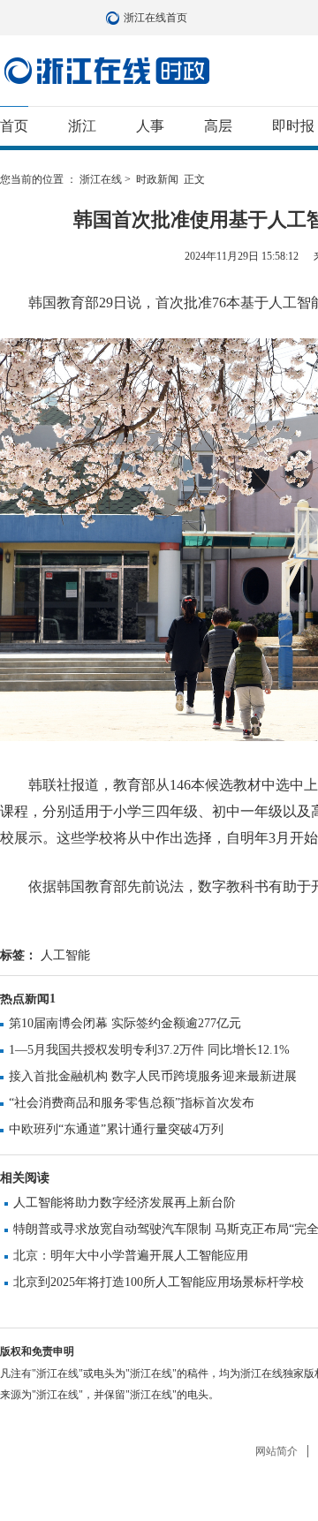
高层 (218, 125)
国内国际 (107, 70)
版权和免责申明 (37, 1351)
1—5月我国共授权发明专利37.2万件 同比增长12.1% (149, 1049)
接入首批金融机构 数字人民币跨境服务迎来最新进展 (153, 1076)
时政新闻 (157, 179)
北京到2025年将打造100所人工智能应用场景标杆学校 (158, 1282)
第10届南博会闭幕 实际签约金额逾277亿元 (125, 1023)
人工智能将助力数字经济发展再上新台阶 (124, 1202)
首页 (14, 125)
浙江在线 (101, 179)
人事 (150, 125)
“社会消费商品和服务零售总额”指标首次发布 (131, 1102)
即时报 (293, 125)
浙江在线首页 (115, 17)
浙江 (82, 125)
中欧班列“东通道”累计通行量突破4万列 (116, 1129)
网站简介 (276, 1451)
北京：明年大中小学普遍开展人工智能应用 (130, 1255)
